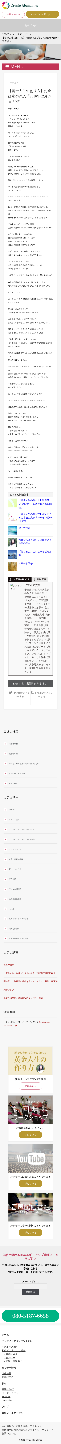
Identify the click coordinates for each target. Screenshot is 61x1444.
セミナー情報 (9, 1367)
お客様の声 (8, 1377)
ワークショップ (10, 1393)
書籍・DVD (8, 1389)
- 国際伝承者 (10, 1354)
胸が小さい (9, 990)
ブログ (5, 1406)
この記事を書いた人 (21, 579)
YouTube (6, 1396)
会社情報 (6, 1426)
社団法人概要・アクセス (26, 1426)
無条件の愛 (13, 754)
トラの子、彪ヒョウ (17, 774)
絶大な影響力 (14, 929)
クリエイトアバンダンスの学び (21, 829)
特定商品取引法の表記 (13, 1430)
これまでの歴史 (10, 1347)
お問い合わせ (9, 1433)
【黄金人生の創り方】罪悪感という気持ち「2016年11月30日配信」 (35, 504)
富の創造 (12, 879)
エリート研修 (26, 563)
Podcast (11, 810)
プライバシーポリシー (39, 1430)
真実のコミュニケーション (19, 919)
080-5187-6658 (30, 1315)
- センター (9, 1357)
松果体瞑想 (13, 744)
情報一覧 (6, 1373)
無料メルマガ (13, 14)
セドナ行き (24, 528)
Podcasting (7, 1400)
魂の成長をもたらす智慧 (18, 938)
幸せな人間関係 (15, 889)
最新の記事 (41, 579)
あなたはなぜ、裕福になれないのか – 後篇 (23, 998)
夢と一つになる (15, 869)
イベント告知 (14, 820)
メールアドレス (30, 1281)
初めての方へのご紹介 (13, 1350)
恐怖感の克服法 (15, 899)
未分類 (11, 909)
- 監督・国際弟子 (13, 1361)
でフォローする (21, 694)
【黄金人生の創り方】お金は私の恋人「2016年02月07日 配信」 (29, 96)
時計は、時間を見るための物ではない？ (25, 764)
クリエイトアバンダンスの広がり (22, 839)
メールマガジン (15, 849)
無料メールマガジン (12, 1413)
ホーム (5, 1334)
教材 (4, 1383)
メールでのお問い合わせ (42, 14)
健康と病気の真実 (16, 859)
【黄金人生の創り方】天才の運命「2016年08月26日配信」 (30, 973)
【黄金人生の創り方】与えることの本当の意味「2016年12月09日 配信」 (35, 517)
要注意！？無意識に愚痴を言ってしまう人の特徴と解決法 (30, 981)
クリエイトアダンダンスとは (17, 1341)
